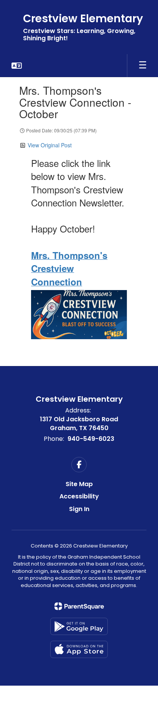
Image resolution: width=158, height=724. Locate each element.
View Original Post (50, 145)
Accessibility (79, 496)
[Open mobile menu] (142, 65)
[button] (17, 65)
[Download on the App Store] (79, 649)
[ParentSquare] (79, 606)
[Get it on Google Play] (79, 626)
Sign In (79, 509)
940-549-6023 (90, 438)
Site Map (79, 484)
